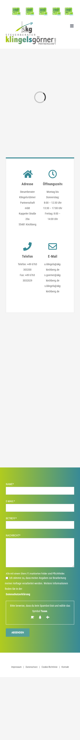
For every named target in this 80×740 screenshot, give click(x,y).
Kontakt (65, 667)
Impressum (16, 667)
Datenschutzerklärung (18, 594)
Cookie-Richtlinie (49, 667)
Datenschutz (31, 667)
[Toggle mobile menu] (72, 26)
